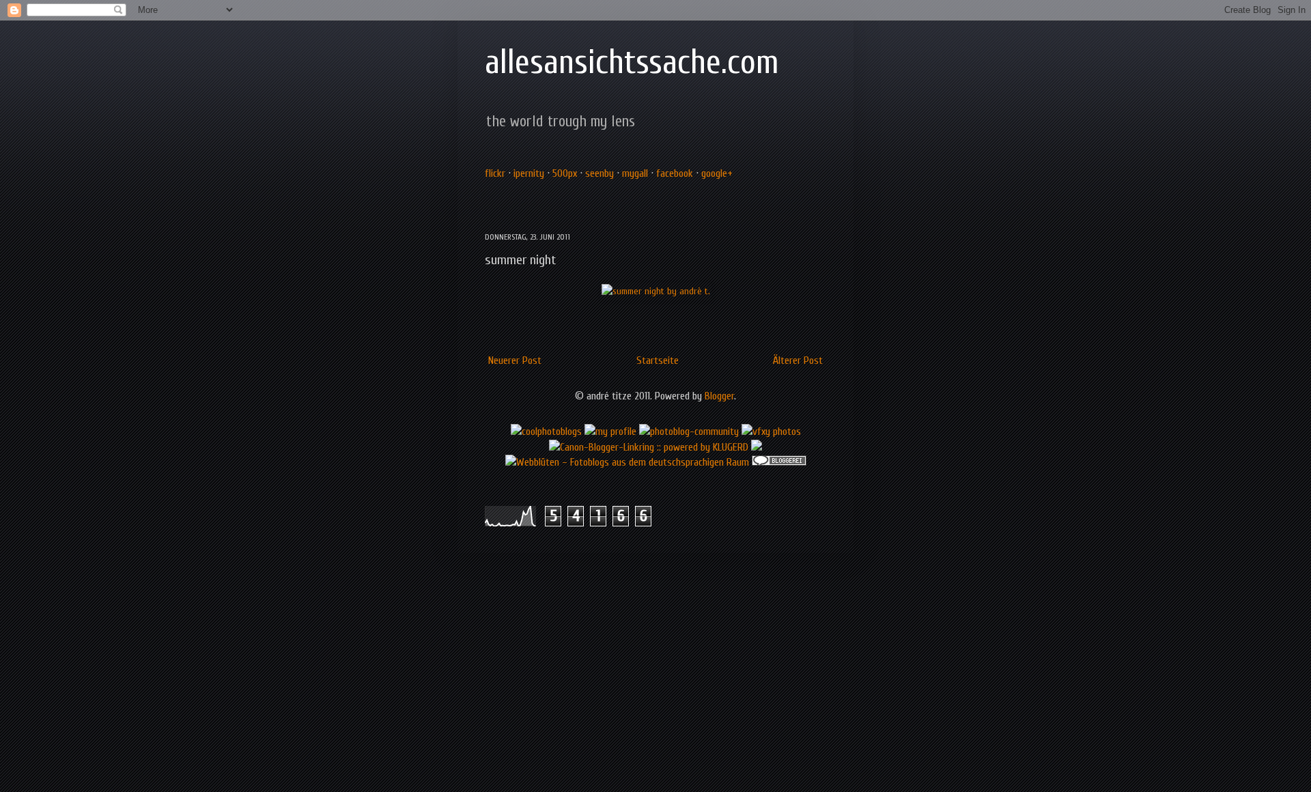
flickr (495, 173)
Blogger (719, 396)
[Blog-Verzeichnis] (779, 462)
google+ (717, 173)
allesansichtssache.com (632, 62)
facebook (674, 173)
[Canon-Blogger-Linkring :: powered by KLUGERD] (648, 447)
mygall (635, 173)
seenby (599, 173)
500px (564, 173)
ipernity (528, 173)
